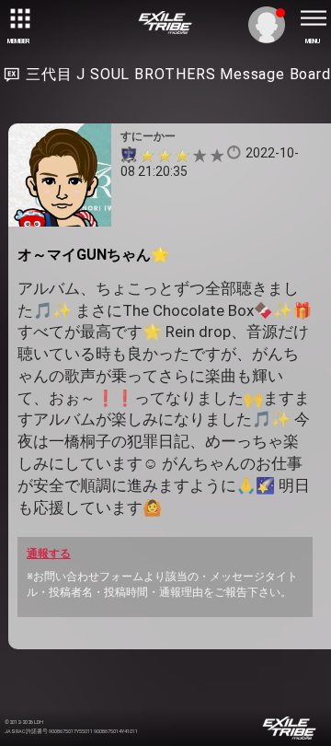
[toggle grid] (18, 18)
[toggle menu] (312, 18)
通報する (49, 553)
